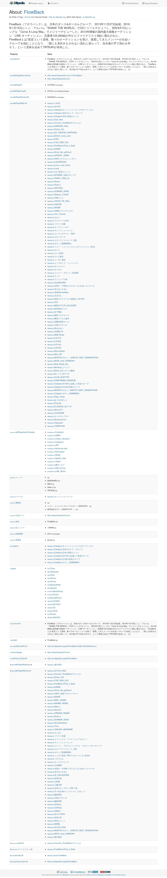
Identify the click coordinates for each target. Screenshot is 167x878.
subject (14, 546)
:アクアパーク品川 (58, 220)
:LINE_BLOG (56, 471)
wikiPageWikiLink (18, 103)
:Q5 (51, 607)
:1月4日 (53, 103)
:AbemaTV (55, 409)
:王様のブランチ (57, 325)
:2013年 (53, 106)
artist (16, 843)
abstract (15, 59)
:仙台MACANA (56, 282)
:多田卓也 (54, 778)
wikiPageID (16, 84)
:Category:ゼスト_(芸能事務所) (63, 393)
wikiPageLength (18, 91)
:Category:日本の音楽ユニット (63, 116)
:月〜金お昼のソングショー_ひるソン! (66, 791)
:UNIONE (54, 204)
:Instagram (55, 442)
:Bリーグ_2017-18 (58, 373)
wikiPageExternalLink (20, 75)
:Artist (50, 575)
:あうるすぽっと (57, 400)
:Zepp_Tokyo (56, 396)
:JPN (53, 445)
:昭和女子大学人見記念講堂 (61, 305)
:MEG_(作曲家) (56, 700)
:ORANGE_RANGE (58, 713)
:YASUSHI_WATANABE (60, 729)
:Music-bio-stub (57, 448)
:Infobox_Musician (58, 438)
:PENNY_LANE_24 (58, 178)
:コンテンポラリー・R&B (60, 233)
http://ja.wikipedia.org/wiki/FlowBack (62, 658)
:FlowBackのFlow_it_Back (61, 145)
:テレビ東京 (55, 256)
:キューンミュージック (60, 230)
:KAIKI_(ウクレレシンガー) (61, 158)
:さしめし (54, 732)
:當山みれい (55, 328)
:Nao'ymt (54, 709)
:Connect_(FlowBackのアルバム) (64, 122)
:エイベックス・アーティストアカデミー (67, 739)
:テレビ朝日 (55, 253)
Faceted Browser (131, 3)
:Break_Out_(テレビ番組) (61, 370)
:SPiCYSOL (55, 188)
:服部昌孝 (54, 794)
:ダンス (53, 250)
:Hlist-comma (56, 468)
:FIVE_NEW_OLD (57, 142)
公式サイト (17, 515)
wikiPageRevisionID (19, 97)
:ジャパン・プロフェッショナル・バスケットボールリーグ (74, 745)
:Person (51, 578)
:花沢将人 (54, 804)
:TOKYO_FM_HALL (58, 201)
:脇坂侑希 (54, 801)
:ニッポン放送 (56, 259)
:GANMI (53, 149)
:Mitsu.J (53, 706)
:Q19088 (53, 601)
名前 (14, 521)
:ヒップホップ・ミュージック (62, 263)
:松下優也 (54, 312)
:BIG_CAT (54, 354)
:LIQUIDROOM (56, 162)
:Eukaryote (53, 571)
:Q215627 (54, 604)
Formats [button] (54, 3)
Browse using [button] (37, 3)
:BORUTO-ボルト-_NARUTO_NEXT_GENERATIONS (72, 390)
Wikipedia (65, 875)
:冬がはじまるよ (57, 289)
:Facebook (55, 432)
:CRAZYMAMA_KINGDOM (61, 380)
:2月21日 (54, 338)
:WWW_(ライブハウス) (60, 210)
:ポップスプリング (58, 762)
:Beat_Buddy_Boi (57, 364)
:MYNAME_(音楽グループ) (61, 175)
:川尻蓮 (53, 781)
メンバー (16, 477)
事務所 (15, 502)
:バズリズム (55, 758)
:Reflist (53, 455)
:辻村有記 (54, 807)
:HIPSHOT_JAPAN (58, 155)
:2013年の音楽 (56, 670)
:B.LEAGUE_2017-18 (59, 406)
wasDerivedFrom (19, 646)
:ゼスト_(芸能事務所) (59, 243)
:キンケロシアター (58, 416)
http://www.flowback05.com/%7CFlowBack (64, 75)
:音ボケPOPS (56, 814)
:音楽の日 (54, 817)
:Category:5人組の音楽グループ (63, 387)
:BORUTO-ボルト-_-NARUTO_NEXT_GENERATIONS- (73, 357)
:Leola (53, 168)
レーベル (16, 496)
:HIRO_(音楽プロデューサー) (62, 693)
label (13, 640)
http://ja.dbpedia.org (57, 17)
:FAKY (53, 139)
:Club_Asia (55, 119)
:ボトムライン (56, 266)
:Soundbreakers (57, 722)
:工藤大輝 (54, 784)
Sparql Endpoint (151, 3)
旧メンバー (17, 527)
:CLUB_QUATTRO (58, 377)
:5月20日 (54, 347)
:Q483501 (54, 617)
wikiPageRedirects (21, 664)
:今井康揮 (54, 765)
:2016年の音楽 (56, 827)
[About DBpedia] (17, 3)
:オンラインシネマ (58, 227)
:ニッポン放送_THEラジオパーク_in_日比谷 (68, 755)
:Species (52, 588)
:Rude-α (54, 184)
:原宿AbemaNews (57, 292)
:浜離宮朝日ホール (58, 321)
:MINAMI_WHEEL (57, 703)
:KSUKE (53, 696)
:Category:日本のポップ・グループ (65, 113)
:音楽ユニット (56, 820)
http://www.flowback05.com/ (58, 78)
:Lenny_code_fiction (58, 165)
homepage (16, 652)
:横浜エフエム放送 (58, 318)
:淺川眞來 (54, 664)
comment (15, 623)
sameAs (16, 855)
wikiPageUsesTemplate (22, 432)
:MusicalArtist (54, 584)
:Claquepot (55, 422)
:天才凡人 (54, 295)
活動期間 (16, 533)
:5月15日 (54, 344)
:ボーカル (54, 269)
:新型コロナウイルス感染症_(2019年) (66, 298)
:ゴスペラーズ (56, 237)
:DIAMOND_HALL (58, 126)
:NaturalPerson (54, 597)
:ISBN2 (54, 435)
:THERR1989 (56, 426)
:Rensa (53, 181)
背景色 (15, 540)
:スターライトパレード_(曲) (62, 240)
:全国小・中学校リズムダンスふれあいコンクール (71, 285)
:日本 (52, 302)
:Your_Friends (56, 214)
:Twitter (54, 461)
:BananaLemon (57, 419)
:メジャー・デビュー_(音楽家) (63, 272)
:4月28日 (54, 341)
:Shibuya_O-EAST (58, 194)
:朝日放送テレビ (57, 308)
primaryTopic (18, 861)
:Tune (53, 726)
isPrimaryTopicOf (18, 658)
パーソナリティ (21, 849)
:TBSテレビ (55, 197)
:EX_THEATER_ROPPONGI (62, 132)
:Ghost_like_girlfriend (59, 152)
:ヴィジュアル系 (57, 279)
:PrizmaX (54, 403)
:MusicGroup (55, 591)
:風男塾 (53, 824)
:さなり (53, 217)
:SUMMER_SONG (58, 191)
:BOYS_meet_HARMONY (61, 360)
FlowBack (34, 11)
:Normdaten (56, 451)
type (13, 568)
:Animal (51, 581)
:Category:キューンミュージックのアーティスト (70, 109)
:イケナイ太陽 (56, 223)
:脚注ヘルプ (55, 464)
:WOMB (53, 207)
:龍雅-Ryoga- (56, 334)
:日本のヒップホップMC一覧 (62, 788)
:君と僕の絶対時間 (58, 775)
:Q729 (52, 610)
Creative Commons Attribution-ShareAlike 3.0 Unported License (105, 875)
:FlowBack (56, 855)
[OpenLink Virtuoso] (61, 872)
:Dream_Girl (55, 129)
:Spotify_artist (56, 458)
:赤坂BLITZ (55, 331)
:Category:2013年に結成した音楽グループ (68, 383)
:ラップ (53, 276)
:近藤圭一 (54, 811)
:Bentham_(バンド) (58, 367)
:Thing (51, 568)
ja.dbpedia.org (89, 17)
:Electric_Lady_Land (59, 135)
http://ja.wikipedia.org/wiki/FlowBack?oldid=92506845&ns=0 (71, 646)
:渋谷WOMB (55, 413)
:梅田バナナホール (58, 315)
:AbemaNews (56, 351)
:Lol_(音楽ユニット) (58, 171)
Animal (27, 17)
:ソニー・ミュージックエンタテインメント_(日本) (71, 246)
